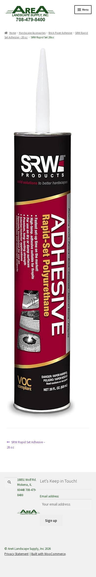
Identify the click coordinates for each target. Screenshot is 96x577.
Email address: (49, 496)
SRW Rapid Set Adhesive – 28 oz (26, 444)
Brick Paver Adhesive (60, 33)
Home (12, 33)
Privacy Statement (16, 554)
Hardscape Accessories (32, 33)
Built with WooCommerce (48, 554)
